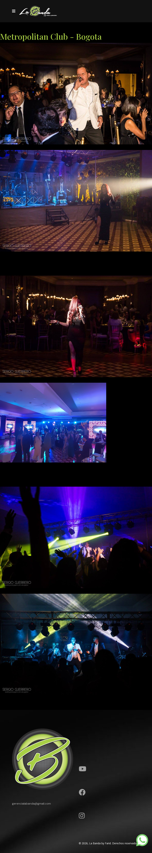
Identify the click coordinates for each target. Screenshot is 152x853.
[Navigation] (13, 11)
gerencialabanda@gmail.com (31, 803)
